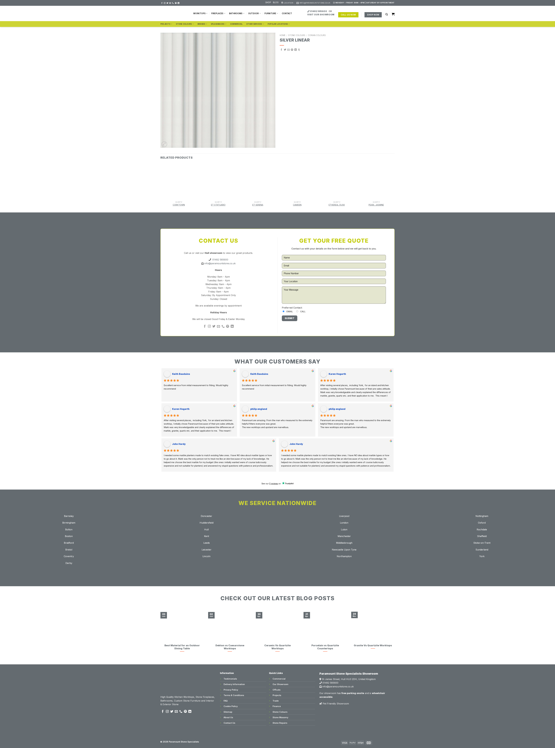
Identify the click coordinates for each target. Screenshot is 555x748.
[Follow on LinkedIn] (178, 3)
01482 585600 (318, 11)
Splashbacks (217, 24)
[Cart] (393, 14)
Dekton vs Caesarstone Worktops (229, 647)
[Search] (386, 14)
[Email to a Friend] (288, 49)
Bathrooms (235, 13)
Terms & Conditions (234, 695)
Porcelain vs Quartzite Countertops (325, 647)
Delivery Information (234, 684)
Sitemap (228, 712)
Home (282, 35)
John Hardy (179, 444)
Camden (297, 205)
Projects (165, 24)
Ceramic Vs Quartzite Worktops (277, 647)
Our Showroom (280, 684)
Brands (201, 24)
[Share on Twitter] (285, 49)
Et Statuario (218, 205)
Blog (276, 2)
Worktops (199, 13)
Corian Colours (317, 35)
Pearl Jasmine (376, 205)
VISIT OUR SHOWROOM (320, 14)
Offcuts (276, 690)
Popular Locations (278, 24)
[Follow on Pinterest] (176, 3)
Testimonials (230, 679)
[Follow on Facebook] (162, 3)
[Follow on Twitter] (167, 3)
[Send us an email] (170, 3)
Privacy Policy (231, 690)
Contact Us (229, 723)
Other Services (254, 24)
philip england (258, 409)
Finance (277, 706)
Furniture (270, 13)
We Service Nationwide (277, 503)
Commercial (236, 24)
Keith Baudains (181, 373)
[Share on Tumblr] (299, 49)
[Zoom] (164, 144)
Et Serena (257, 205)
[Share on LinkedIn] (295, 49)
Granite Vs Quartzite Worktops (373, 645)
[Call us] (173, 3)
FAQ (226, 701)
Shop (268, 2)
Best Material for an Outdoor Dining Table (182, 647)
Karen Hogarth (337, 373)
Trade (276, 701)
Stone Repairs (280, 723)
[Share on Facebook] (281, 49)
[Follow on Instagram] (164, 3)
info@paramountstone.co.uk (220, 263)
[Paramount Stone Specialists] (174, 13)
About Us (228, 717)
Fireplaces (217, 13)
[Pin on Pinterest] (292, 49)
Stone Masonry (280, 717)
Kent (206, 536)
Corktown (179, 205)
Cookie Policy (231, 706)
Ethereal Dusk (337, 205)
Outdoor (253, 13)
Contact (287, 13)
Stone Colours (184, 24)
